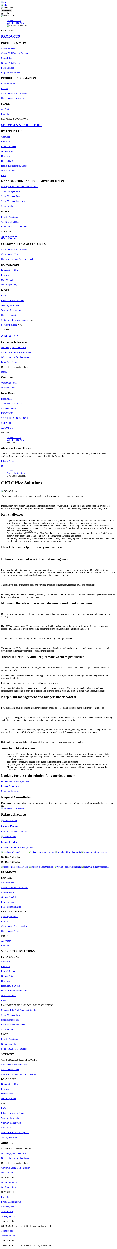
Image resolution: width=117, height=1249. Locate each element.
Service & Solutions (16, 473)
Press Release (7, 399)
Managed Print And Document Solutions (19, 186)
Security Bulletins (9, 325)
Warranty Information (11, 305)
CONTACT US (14, 20)
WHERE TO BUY (15, 23)
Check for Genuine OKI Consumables (18, 259)
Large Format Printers (11, 72)
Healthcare (6, 156)
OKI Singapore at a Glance (13, 347)
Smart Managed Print (10, 191)
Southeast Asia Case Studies (14, 226)
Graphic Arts (7, 151)
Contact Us (6, 1127)
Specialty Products (9, 83)
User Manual (7, 280)
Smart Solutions (8, 206)
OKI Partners (7, 1172)
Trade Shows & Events (11, 403)
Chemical (5, 137)
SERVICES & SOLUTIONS (21, 125)
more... (4, 372)
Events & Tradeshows (11, 1202)
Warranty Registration (11, 310)
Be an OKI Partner (9, 362)
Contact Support (8, 315)
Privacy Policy (7, 461)
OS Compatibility (9, 284)
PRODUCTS (10, 36)
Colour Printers (8, 48)
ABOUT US (9, 336)
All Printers (6, 109)
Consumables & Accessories (14, 93)
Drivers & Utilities (9, 270)
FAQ (3, 295)
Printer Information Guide (12, 300)
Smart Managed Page (10, 196)
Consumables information (12, 98)
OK (3, 466)
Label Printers (7, 68)
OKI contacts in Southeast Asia (15, 357)
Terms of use (7, 1211)
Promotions (6, 114)
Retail (3, 175)
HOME (10, 470)
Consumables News (10, 254)
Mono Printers (7, 58)
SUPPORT (9, 237)
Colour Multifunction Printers (14, 53)
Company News (8, 408)
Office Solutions (8, 170)
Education (5, 141)
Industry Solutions (9, 217)
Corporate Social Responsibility (15, 1168)
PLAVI (4, 88)
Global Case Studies (10, 222)
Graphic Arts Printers (10, 63)
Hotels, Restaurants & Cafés (14, 166)
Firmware (5, 275)
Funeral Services (8, 146)
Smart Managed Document (13, 201)
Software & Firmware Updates (15, 320)
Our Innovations (8, 387)
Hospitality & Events (10, 161)
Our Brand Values (9, 383)
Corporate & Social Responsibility (16, 352)
